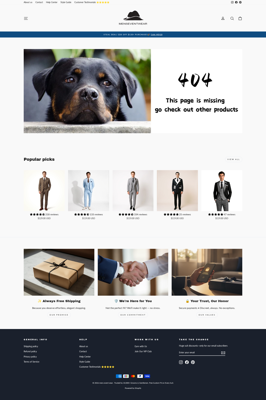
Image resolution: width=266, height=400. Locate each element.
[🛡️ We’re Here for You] (133, 272)
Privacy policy (30, 356)
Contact (39, 2)
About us (28, 2)
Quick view (44, 208)
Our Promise (59, 315)
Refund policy (30, 351)
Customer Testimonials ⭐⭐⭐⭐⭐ (91, 2)
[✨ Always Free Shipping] (59, 272)
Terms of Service (31, 362)
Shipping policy (31, 346)
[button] (37, 214)
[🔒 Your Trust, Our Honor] (207, 272)
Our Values (207, 315)
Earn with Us (141, 346)
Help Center (51, 2)
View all (233, 159)
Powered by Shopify (133, 388)
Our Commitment (133, 315)
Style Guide (65, 2)
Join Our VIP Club (143, 351)
